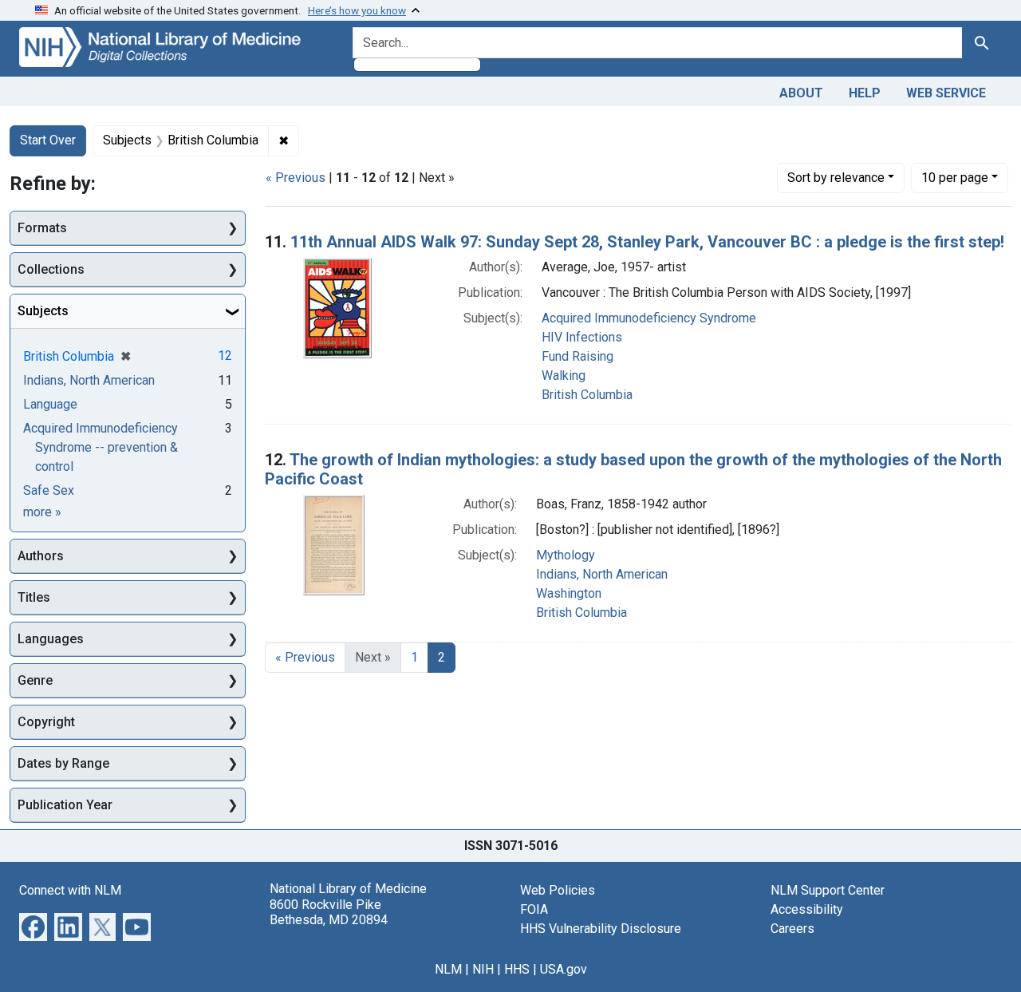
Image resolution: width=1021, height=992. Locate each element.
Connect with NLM (70, 890)
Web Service (946, 93)
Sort (836, 177)
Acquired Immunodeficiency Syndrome (649, 318)
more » (42, 512)
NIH (483, 969)
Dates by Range (63, 763)
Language (50, 404)
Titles (34, 597)
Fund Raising (577, 356)
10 (954, 177)
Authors (41, 555)
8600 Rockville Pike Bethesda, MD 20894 (329, 912)
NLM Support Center (828, 890)
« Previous (295, 177)
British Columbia (587, 394)
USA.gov (563, 969)
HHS (517, 969)
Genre (35, 680)
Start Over (48, 140)
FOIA (534, 909)
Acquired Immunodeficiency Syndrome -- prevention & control (100, 447)
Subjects (43, 310)
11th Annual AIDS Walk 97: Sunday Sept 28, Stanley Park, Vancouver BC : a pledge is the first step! (647, 241)
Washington (568, 593)
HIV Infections (582, 337)
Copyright (46, 721)
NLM (448, 969)
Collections (51, 269)
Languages (51, 638)
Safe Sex (48, 490)
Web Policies (557, 890)
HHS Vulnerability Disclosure (600, 928)
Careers (792, 928)
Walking (563, 375)
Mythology (565, 555)
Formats (42, 227)
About (801, 93)
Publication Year (65, 804)
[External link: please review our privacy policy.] (33, 926)
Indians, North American (602, 574)
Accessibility (807, 909)
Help (865, 93)
